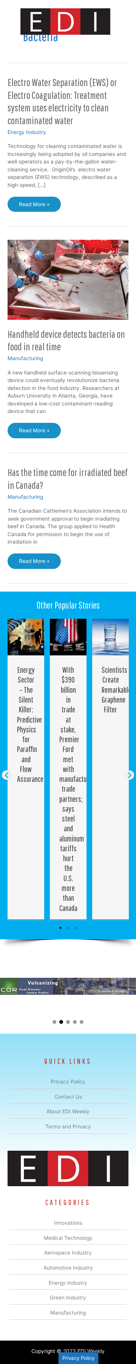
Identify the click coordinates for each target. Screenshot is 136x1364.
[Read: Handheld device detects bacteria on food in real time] (68, 279)
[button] (6, 775)
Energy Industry (27, 132)
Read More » (35, 206)
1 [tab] (60, 928)
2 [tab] (68, 928)
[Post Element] (26, 769)
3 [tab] (75, 928)
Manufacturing (25, 358)
